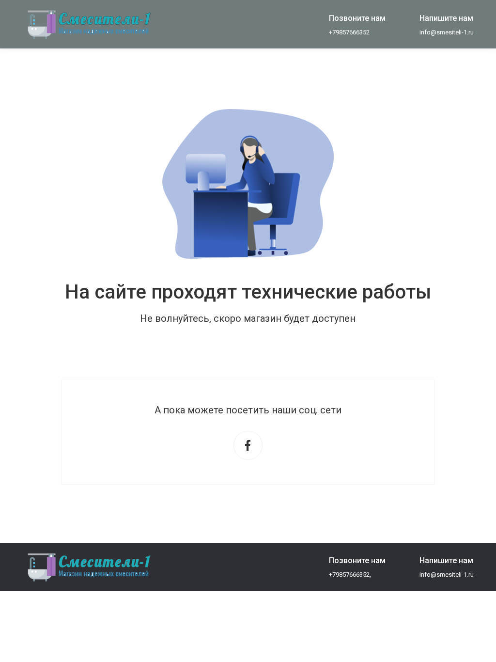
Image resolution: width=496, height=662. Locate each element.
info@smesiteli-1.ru (446, 32)
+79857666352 (349, 32)
